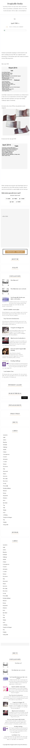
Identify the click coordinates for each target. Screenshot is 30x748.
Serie (4, 500)
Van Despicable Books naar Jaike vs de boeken (18, 677)
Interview (5, 476)
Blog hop (5, 442)
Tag (4, 505)
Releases (5, 490)
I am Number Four (16, 735)
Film (4, 469)
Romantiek (5, 495)
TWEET (15, 198)
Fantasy (4, 464)
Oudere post (19, 251)
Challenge (5, 447)
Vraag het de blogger (7, 517)
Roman (4, 493)
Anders (4, 439)
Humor (4, 473)
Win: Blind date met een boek (18, 670)
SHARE (8, 198)
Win (4, 519)
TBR (14, 19)
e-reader (5, 461)
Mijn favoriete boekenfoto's (18, 711)
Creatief (5, 456)
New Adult (5, 478)
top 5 (4, 512)
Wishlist (5, 522)
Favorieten (5, 466)
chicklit (4, 449)
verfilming (5, 515)
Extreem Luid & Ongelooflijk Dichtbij (15, 719)
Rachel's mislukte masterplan (18, 686)
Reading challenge (7, 488)
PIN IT (12, 201)
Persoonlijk (5, 485)
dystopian (5, 459)
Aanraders (5, 435)
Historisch (5, 471)
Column (4, 452)
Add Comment (19, 26)
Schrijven (5, 498)
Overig (4, 483)
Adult (4, 437)
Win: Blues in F (18, 663)
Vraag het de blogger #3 (18, 702)
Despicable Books (15, 3)
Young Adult (5, 524)
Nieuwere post (11, 251)
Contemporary (6, 454)
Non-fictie (5, 481)
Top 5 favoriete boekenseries (16, 695)
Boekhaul (5, 444)
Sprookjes (5, 502)
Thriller (4, 510)
